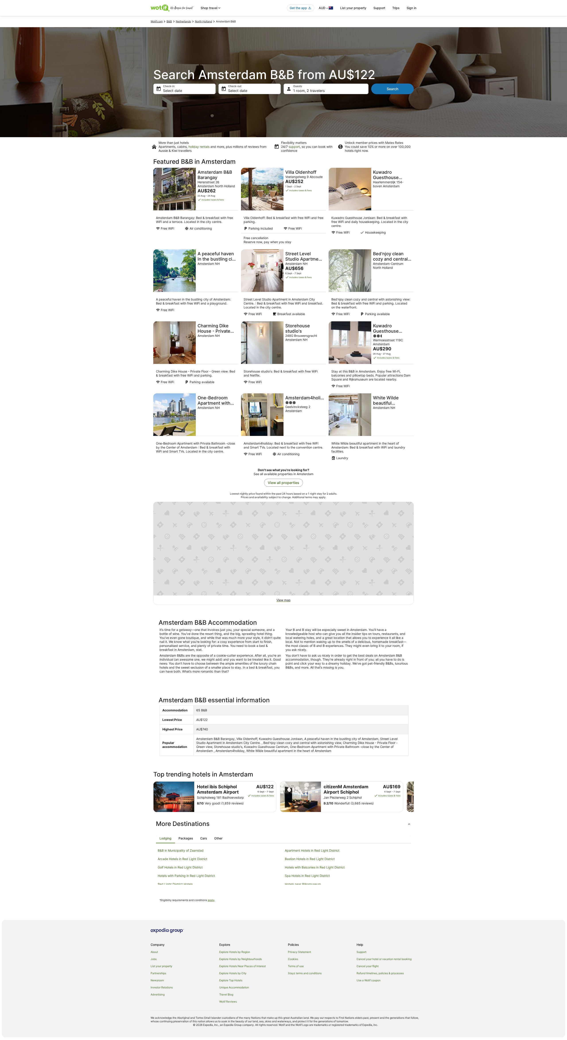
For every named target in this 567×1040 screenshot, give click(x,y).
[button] (283, 824)
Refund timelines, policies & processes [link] (380, 973)
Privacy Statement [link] (299, 952)
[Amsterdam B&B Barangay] (195, 207)
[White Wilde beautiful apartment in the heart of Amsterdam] (371, 428)
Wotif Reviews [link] (228, 1001)
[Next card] (413, 796)
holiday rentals (199, 146)
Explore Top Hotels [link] (230, 980)
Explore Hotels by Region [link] (234, 952)
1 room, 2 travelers (309, 90)
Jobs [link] (154, 959)
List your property (353, 8)
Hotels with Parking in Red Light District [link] (186, 876)
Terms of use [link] (296, 966)
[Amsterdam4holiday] (283, 428)
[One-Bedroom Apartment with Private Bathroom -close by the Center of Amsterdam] (195, 428)
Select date (172, 90)
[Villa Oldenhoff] (283, 207)
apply (211, 900)
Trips (396, 8)
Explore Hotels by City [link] (233, 973)
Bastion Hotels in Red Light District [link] (310, 859)
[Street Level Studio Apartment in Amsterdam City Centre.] (283, 284)
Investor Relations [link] (162, 987)
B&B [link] (169, 21)
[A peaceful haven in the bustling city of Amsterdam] (195, 284)
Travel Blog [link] (226, 994)
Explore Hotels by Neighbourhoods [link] (240, 959)
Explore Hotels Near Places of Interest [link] (242, 966)
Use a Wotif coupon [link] (369, 980)
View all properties (283, 482)
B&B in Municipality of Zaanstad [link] (181, 850)
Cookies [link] (293, 959)
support (294, 146)
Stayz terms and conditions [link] (305, 973)
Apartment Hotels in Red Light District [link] (312, 850)
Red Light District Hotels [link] (175, 884)
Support (379, 8)
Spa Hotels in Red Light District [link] (307, 876)
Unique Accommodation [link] (234, 987)
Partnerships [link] (158, 973)
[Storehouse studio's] (283, 356)
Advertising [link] (158, 994)
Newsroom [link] (157, 980)
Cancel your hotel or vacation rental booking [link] (384, 959)
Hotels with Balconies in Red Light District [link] (315, 867)
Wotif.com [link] (157, 21)
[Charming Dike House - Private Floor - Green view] (195, 356)
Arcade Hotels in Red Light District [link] (182, 859)
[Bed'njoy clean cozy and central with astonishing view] (371, 284)
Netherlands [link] (183, 21)
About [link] (154, 952)
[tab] (165, 838)
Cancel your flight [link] (368, 966)
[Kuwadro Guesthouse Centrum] (371, 356)
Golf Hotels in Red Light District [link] (180, 867)
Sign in (411, 8)
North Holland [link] (203, 21)
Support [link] (361, 952)
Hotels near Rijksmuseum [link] (303, 884)
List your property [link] (161, 966)
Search (392, 89)
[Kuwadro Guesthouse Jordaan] (371, 207)
